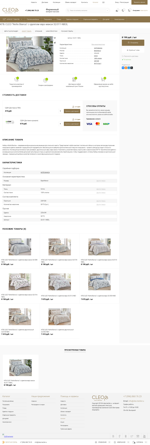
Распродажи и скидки (38, 404)
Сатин (96, 56)
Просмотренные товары (75, 350)
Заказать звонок (139, 2)
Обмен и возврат (70, 2)
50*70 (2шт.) (97, 63)
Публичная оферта (66, 429)
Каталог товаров (13, 19)
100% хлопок (98, 58)
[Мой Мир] (129, 68)
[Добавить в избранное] (55, 38)
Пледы (4, 408)
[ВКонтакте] (123, 68)
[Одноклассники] (126, 68)
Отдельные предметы (9, 415)
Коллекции (56, 2)
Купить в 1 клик (134, 50)
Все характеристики (98, 44)
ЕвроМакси (97, 50)
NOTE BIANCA (98, 48)
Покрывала (5, 404)
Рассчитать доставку (131, 56)
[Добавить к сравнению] (55, 42)
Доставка (45, 2)
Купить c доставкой (72, 111)
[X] (131, 68)
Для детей (5, 418)
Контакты (84, 2)
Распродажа (64, 425)
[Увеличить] (30, 54)
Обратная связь (11, 442)
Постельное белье (7, 401)
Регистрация (124, 2)
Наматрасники (6, 422)
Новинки (34, 401)
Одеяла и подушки (7, 411)
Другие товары (101, 180)
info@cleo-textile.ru (136, 401)
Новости (34, 2)
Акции (62, 422)
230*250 (96, 61)
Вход (117, 2)
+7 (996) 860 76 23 (26, 442)
